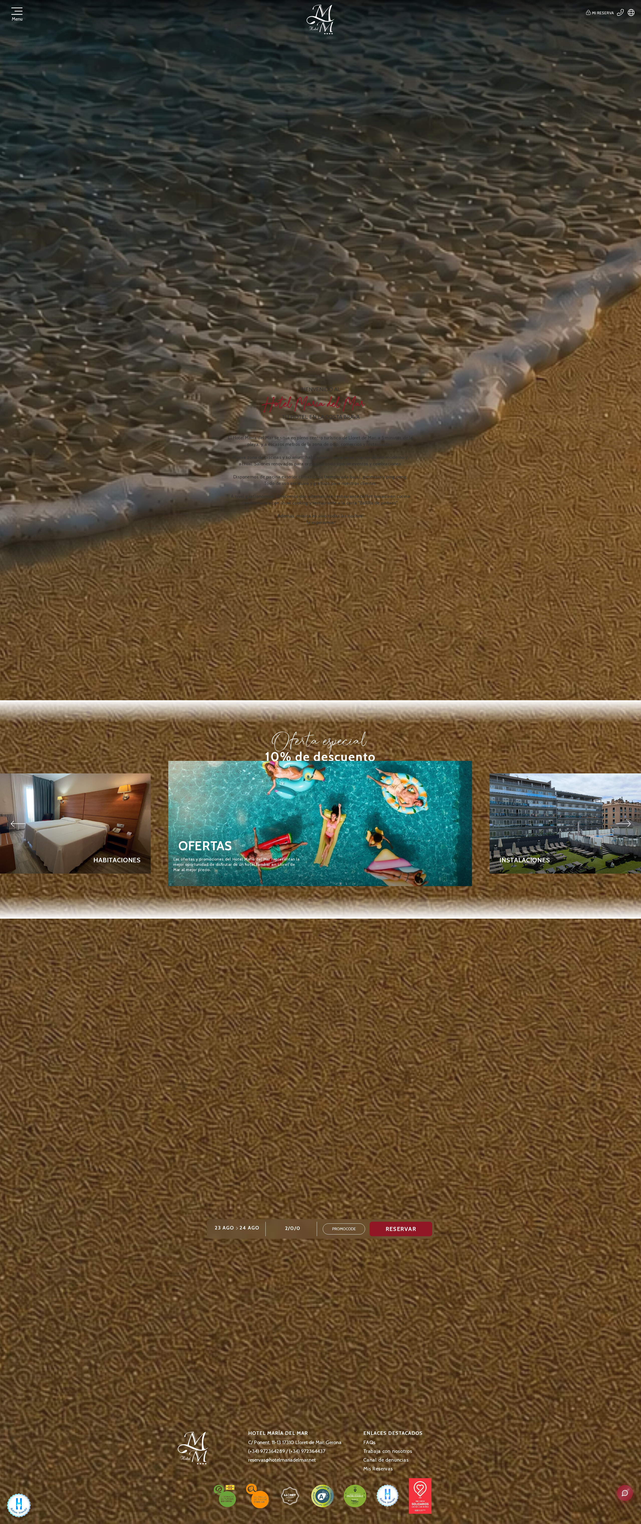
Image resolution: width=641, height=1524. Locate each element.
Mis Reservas (378, 1469)
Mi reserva (602, 13)
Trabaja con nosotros (387, 1451)
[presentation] (18, 823)
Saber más (197, 882)
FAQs (369, 1442)
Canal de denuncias (386, 1460)
